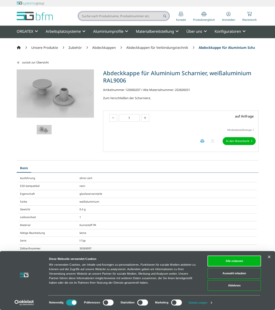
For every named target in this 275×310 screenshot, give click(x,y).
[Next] (91, 93)
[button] (228, 17)
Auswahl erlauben (234, 273)
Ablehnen (234, 285)
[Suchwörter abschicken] (164, 16)
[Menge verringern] (113, 117)
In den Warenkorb (237, 141)
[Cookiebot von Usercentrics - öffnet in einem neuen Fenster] (24, 303)
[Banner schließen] (269, 257)
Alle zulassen (234, 260)
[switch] (108, 303)
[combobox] (123, 16)
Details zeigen (198, 302)
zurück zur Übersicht (35, 62)
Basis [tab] (24, 168)
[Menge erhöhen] (145, 117)
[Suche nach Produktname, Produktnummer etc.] (164, 16)
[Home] (19, 47)
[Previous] (20, 93)
